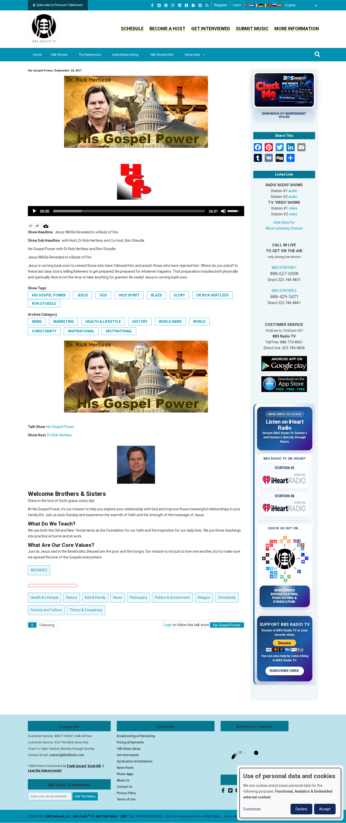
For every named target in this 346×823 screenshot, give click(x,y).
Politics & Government (172, 597)
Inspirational (81, 331)
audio (293, 191)
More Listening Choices (284, 228)
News (37, 322)
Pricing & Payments (130, 742)
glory (179, 295)
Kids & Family (95, 597)
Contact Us (124, 787)
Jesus (82, 295)
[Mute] (223, 211)
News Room (125, 768)
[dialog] (290, 793)
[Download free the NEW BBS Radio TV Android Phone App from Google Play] (284, 363)
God (103, 295)
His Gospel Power (49, 295)
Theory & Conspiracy (85, 610)
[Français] (256, 5)
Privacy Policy (126, 793)
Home (37, 55)
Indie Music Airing (125, 55)
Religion (204, 597)
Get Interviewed (210, 28)
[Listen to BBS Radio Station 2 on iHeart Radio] (284, 507)
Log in (237, 5)
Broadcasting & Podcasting (136, 736)
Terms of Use (126, 799)
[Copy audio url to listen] (37, 226)
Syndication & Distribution (134, 761)
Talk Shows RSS (162, 55)
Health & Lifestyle (103, 322)
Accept (325, 809)
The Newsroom (90, 55)
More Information (296, 28)
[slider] (129, 211)
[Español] (279, 5)
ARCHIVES (39, 570)
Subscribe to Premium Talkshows (59, 5)
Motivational (119, 331)
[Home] (44, 29)
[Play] (34, 211)
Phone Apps (125, 774)
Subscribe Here (285, 670)
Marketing (63, 322)
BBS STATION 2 (284, 291)
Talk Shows (59, 55)
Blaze (156, 295)
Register (220, 5)
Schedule (132, 28)
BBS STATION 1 (284, 268)
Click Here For (284, 222)
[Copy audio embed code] (31, 226)
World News (170, 322)
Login (167, 625)
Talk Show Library (129, 749)
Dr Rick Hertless (212, 295)
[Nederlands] (252, 5)
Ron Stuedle (44, 304)
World (199, 322)
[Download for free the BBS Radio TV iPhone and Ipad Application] (284, 384)
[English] (247, 5)
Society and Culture (46, 610)
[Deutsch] (261, 5)
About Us (123, 780)
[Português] (270, 5)
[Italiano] (265, 5)
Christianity (44, 331)
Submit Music (252, 28)
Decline (301, 809)
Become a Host (167, 28)
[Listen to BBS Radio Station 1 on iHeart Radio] (284, 479)
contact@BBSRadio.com (66, 755)
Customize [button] (252, 809)
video (293, 208)
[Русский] (275, 5)
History (139, 322)
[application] (136, 211)
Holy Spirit (129, 295)
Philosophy (138, 597)
